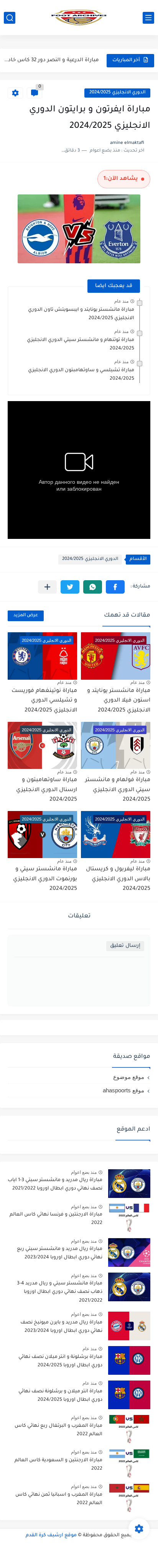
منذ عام (121, 301)
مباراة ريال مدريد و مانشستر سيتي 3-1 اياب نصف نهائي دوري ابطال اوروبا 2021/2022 (55, 1184)
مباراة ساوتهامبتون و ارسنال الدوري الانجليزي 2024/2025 (46, 790)
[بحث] (9, 18)
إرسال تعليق (125, 946)
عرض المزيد (25, 615)
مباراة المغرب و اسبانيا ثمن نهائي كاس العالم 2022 (58, 1499)
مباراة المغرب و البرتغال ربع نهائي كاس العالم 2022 (58, 1430)
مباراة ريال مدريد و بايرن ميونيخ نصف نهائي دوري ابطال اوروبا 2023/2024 (61, 1327)
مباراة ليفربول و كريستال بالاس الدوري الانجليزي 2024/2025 (118, 879)
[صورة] (129, 1183)
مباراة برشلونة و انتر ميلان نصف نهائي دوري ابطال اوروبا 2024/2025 (60, 1361)
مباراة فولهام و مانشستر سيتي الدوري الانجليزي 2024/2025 (117, 790)
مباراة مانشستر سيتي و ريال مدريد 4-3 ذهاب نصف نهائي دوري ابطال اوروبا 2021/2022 (59, 1292)
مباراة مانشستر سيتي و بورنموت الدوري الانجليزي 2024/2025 (45, 879)
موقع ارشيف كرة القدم (51, 1535)
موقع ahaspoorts (123, 1090)
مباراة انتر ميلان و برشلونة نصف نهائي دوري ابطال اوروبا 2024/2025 (60, 1396)
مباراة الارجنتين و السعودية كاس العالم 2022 (58, 1465)
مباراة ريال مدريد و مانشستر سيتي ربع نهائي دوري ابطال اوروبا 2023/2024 (59, 1253)
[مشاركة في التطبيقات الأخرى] (47, 587)
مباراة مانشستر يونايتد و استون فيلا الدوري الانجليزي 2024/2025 (118, 701)
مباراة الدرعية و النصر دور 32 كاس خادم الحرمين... (50, 60)
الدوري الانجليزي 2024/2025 (117, 92)
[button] (115, 587)
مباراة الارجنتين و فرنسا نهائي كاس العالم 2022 (56, 1219)
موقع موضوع (128, 1077)
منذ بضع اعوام (84, 1172)
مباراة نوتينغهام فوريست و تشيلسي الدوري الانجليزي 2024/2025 (44, 701)
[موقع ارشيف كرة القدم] (79, 18)
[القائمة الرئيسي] (148, 18)
